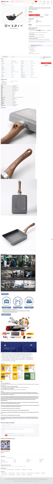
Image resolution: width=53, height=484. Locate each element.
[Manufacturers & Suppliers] (5, 1)
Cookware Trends (24, 474)
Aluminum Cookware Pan (4, 474)
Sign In (29, 53)
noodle (14, 459)
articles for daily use (28, 460)
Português (14, 479)
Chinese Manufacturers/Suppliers (18, 478)
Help (39, 3)
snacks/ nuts (40, 460)
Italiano (23, 479)
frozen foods (27, 459)
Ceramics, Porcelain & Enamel (10, 469)
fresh (1, 459)
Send (6, 435)
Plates (2, 469)
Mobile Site (42, 478)
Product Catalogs (11, 457)
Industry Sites (31, 478)
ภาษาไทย (38, 479)
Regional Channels (35, 478)
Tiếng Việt (43, 479)
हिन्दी (36, 479)
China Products (12, 478)
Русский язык (20, 479)
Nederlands (28, 479)
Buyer (35, 3)
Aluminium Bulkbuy (29, 474)
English (9, 479)
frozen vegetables (41, 459)
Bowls (5, 469)
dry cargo (15, 460)
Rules (51, 3)
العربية (30, 479)
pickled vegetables (3, 460)
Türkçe (40, 479)
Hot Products (9, 478)
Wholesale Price (27, 478)
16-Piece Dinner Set (30, 469)
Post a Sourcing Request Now (21, 435)
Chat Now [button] (46, 65)
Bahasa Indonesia (46, 479)
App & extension (43, 3)
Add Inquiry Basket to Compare (14, 28)
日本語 (34, 479)
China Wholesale (23, 478)
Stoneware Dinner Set (24, 469)
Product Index (39, 478)
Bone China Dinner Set (17, 469)
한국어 (32, 479)
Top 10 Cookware (18, 474)
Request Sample (41, 16)
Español (12, 479)
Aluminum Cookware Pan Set (11, 474)
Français (17, 479)
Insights (45, 478)
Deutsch (25, 479)
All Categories (3, 3)
